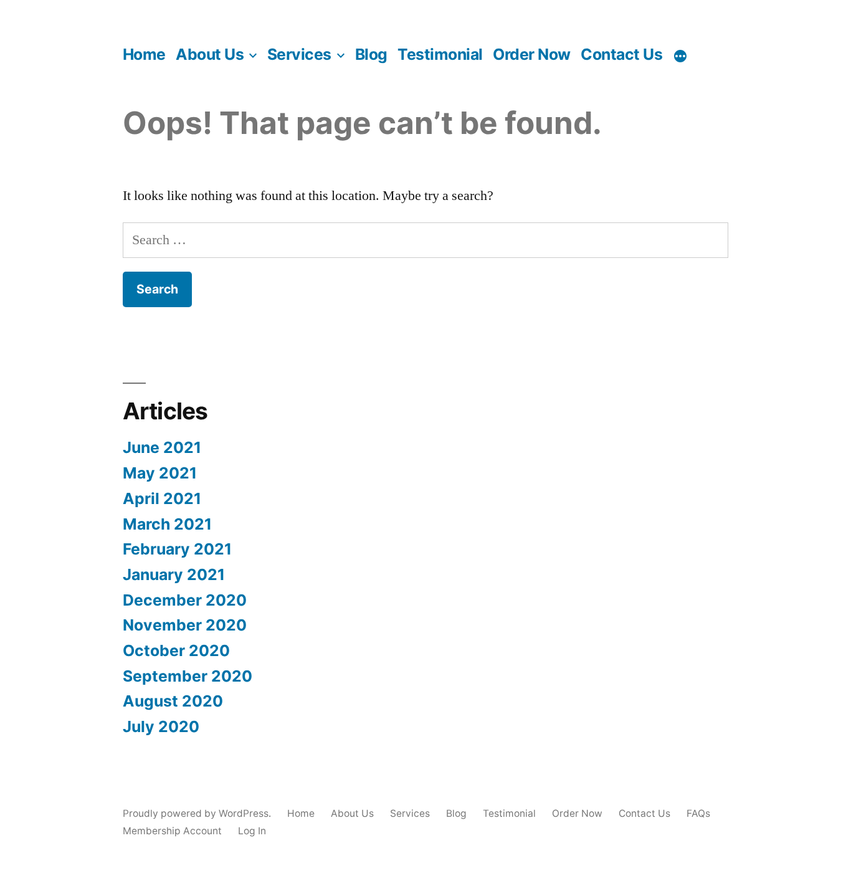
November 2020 (185, 625)
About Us (210, 54)
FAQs (698, 813)
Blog (371, 54)
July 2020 (161, 726)
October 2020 (176, 650)
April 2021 (162, 498)
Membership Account (172, 831)
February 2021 (177, 549)
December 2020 (185, 600)
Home (144, 54)
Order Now (532, 54)
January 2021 (174, 574)
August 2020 (173, 701)
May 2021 (160, 473)
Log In (252, 831)
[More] (680, 56)
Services (299, 54)
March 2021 (167, 524)
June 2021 (162, 447)
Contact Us (621, 54)
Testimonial (440, 54)
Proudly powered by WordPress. (198, 813)
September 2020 (187, 676)
